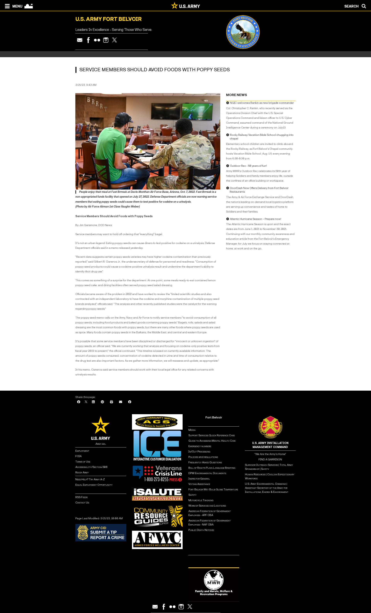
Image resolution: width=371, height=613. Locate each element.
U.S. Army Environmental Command (265, 483)
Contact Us (82, 502)
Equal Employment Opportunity (93, 484)
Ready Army (82, 472)
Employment (82, 450)
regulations (211, 457)
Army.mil (100, 444)
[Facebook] (88, 40)
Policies (193, 457)
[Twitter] (114, 40)
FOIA (78, 456)
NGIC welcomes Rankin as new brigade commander (262, 103)
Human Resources (255, 474)
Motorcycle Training (201, 500)
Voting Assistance (199, 484)
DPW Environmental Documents (207, 473)
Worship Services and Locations (207, 505)
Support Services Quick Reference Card (211, 435)
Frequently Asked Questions (205, 462)
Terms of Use (82, 461)
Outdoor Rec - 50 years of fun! (248, 165)
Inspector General (199, 478)
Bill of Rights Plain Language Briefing (211, 467)
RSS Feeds (81, 497)
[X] (86, 402)
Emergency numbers (199, 446)
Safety (192, 495)
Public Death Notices (201, 530)
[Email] (79, 40)
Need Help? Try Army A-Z (90, 479)
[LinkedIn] (93, 402)
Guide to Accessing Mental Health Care (212, 440)
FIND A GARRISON (270, 459)
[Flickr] (97, 40)
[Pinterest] (102, 402)
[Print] (111, 402)
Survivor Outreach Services (261, 465)
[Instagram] (105, 40)
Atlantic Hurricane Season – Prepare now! (255, 219)
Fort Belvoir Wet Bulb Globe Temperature (213, 489)
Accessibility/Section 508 (91, 467)
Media (192, 430)
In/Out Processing (199, 451)
